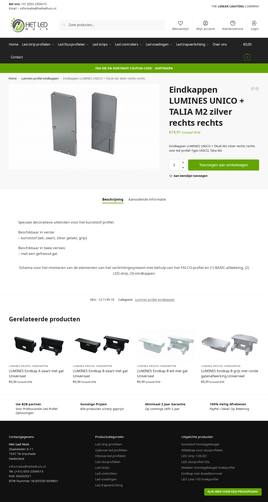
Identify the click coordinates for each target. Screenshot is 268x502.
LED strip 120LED (194, 456)
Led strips (102, 467)
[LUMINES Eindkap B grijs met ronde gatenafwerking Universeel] (230, 345)
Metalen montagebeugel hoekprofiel (208, 467)
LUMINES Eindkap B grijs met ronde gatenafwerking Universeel (229, 373)
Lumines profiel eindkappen (40, 78)
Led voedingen (106, 479)
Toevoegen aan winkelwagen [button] (38, 391)
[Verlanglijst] (60, 335)
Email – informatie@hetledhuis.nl (32, 8)
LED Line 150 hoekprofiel (199, 479)
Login (255, 29)
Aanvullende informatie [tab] (147, 199)
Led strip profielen (108, 444)
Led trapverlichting (109, 485)
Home (12, 78)
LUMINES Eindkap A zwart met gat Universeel (36, 373)
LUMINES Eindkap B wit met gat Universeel (162, 373)
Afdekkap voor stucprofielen (202, 450)
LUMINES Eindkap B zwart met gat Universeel (100, 373)
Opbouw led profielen (111, 450)
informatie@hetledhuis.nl (27, 466)
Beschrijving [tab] (112, 199)
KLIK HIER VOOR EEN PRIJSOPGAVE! (233, 491)
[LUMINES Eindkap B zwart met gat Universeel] (102, 345)
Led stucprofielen (107, 462)
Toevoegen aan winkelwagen (223, 165)
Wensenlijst (180, 29)
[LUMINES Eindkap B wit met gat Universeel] (166, 345)
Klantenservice (232, 29)
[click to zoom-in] (84, 126)
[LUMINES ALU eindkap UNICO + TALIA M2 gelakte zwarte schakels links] (253, 89)
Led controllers (106, 473)
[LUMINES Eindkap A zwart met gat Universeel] (38, 345)
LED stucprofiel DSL (195, 462)
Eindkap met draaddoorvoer (201, 473)
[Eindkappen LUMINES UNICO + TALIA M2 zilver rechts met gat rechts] (257, 89)
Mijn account (205, 29)
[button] (251, 50)
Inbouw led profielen (110, 456)
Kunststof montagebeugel (200, 444)
